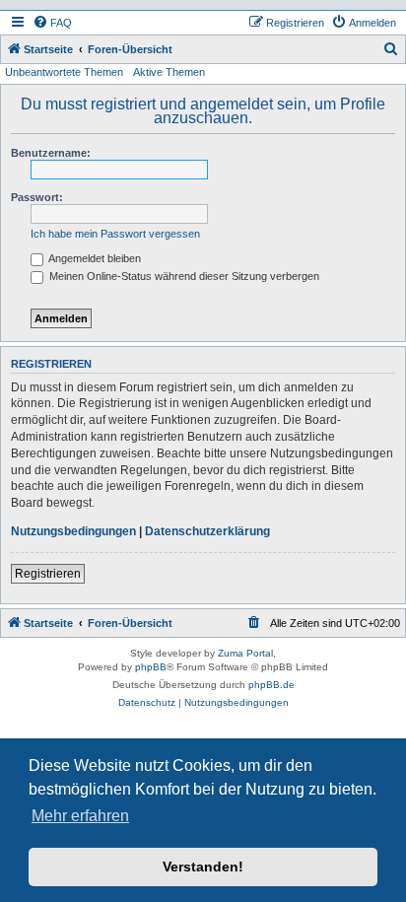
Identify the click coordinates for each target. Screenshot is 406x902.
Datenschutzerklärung (207, 531)
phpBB (151, 666)
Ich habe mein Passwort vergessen (115, 234)
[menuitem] (52, 23)
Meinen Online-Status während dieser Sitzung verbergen (182, 276)
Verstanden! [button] (203, 866)
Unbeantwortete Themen (64, 72)
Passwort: (37, 197)
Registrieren (48, 574)
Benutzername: (51, 153)
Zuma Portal (245, 653)
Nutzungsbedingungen (73, 531)
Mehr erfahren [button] (80, 815)
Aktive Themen (169, 72)
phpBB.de (271, 684)
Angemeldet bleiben (93, 258)
